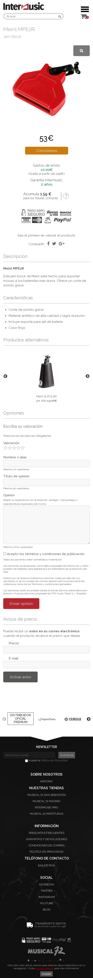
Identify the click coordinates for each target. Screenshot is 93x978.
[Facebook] (48, 243)
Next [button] (87, 376)
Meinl (36, 276)
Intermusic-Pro (46, 807)
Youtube (46, 903)
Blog (46, 909)
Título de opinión (16, 476)
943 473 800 (46, 865)
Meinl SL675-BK (46, 396)
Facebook (46, 884)
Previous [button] (5, 376)
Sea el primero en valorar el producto (46, 235)
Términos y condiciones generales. (52, 584)
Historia (46, 781)
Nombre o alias (15, 457)
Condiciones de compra (47, 845)
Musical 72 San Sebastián (46, 795)
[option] (46, 376)
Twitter (47, 890)
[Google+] (61, 243)
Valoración (11, 443)
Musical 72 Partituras (46, 813)
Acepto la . (48, 760)
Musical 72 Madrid (46, 801)
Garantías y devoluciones (46, 839)
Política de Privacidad (54, 760)
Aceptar (46, 973)
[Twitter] (54, 243)
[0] (83, 17)
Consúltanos (46, 150)
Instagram (46, 897)
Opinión (9, 495)
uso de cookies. (44, 968)
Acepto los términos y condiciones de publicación (45, 554)
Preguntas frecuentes (46, 832)
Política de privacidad (46, 851)
